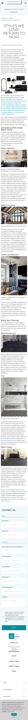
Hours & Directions (14, 651)
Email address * (6, 566)
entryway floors (9, 440)
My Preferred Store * (7, 587)
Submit (14, 627)
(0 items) (25, 3)
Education (7, 696)
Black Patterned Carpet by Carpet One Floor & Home (13, 104)
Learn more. (11, 711)
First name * (5, 520)
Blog (11, 18)
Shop (5, 683)
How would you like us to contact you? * (12, 546)
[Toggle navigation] (2, 3)
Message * (4, 596)
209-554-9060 (14, 12)
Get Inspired (7, 689)
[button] (14, 551)
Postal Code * (5, 577)
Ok (14, 714)
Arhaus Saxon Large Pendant (10, 95)
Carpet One (4, 18)
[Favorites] (22, 3)
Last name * (5, 531)
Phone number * (6, 556)
